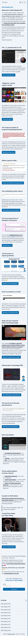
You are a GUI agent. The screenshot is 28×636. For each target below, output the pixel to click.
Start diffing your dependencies (11, 395)
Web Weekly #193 (5, 618)
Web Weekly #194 (5, 615)
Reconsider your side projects (11, 210)
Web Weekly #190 (5, 627)
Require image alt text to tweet (11, 357)
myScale (7, 458)
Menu (6, 2)
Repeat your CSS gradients (10, 283)
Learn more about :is (8, 75)
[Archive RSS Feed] (26, 600)
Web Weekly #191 (5, 624)
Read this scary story (8, 152)
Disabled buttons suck (15, 235)
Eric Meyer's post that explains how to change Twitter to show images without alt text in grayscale (13, 345)
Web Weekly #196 (5, 610)
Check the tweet (7, 119)
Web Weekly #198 (5, 604)
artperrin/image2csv (10, 479)
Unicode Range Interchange (13, 453)
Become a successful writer (10, 312)
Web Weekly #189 (5, 630)
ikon (6, 460)
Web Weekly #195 (5, 612)
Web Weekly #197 (5, 607)
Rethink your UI (7, 245)
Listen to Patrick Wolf (9, 547)
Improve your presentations (10, 426)
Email (4, 584)
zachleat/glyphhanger (11, 476)
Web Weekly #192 (5, 621)
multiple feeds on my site (11, 573)
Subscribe (14, 589)
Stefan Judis (11, 634)
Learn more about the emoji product (13, 183)
